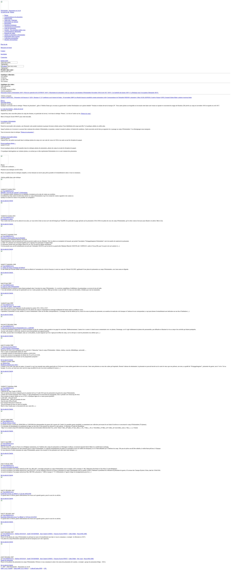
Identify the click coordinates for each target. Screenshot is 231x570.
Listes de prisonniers (10, 28)
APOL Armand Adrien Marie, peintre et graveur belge (176, 97)
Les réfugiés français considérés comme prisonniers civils (90, 97)
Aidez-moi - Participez (10, 20)
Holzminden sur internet (11, 22)
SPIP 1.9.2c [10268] (6, 568)
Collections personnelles (11, 38)
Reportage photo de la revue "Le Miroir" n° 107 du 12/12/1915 (19, 517)
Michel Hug (6, 363)
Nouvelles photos (6, 102)
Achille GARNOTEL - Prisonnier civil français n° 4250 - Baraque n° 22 (21, 97)
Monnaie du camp (6, 445)
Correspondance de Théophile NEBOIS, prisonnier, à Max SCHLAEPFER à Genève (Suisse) (134, 97)
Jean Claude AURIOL (46, 534)
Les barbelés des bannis (121, 92)
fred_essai (80, 558)
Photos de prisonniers (7, 560)
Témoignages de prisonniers (12, 26)
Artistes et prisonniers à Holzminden (14, 35)
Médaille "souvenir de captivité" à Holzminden (14, 192)
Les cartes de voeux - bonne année (10, 306)
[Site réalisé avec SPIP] (1, 99)
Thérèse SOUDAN (20, 534)
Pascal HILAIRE (82, 534)
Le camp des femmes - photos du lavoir (12, 109)
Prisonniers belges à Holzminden (12, 92)
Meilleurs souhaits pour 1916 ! (9, 365)
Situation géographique (11, 39)
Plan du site (4, 44)
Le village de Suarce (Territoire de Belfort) (13, 267)
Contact (3, 51)
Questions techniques (10, 25)
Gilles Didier (72, 534)
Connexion (4, 57)
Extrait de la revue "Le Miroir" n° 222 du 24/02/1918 (16, 493)
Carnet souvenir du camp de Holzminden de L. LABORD (17, 328)
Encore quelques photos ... (8, 143)
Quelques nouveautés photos (9, 137)
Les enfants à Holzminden (8, 121)
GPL (45, 568)
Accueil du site (5, 12)
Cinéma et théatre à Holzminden (10, 348)
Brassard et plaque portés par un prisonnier (13, 238)
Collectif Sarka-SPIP (36, 568)
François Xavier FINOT (10, 347)
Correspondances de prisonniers (13, 17)
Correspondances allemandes (12, 31)
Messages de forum (6, 47)
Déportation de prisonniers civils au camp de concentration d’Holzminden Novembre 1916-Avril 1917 (80, 92)
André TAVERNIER (33, 534)
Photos (12, 12)
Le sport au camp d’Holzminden (10, 286)
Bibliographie (8, 18)
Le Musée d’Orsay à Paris (8, 423)
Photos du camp (5, 535)
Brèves (3, 101)
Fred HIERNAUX (8, 191)
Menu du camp (5, 389)
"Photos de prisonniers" (27, 132)
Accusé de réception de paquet (9, 467)
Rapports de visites (9, 33)
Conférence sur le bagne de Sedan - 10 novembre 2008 (58, 97)
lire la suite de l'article (7, 201)
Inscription (4, 54)
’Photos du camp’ (86, 113)
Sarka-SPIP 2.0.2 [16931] (21, 568)
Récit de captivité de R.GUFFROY (36, 92)
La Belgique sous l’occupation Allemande (144, 92)
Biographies (7, 23)
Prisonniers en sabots (7, 219)
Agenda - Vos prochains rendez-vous (14, 30)
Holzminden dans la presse (12, 36)
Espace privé (4, 60)
